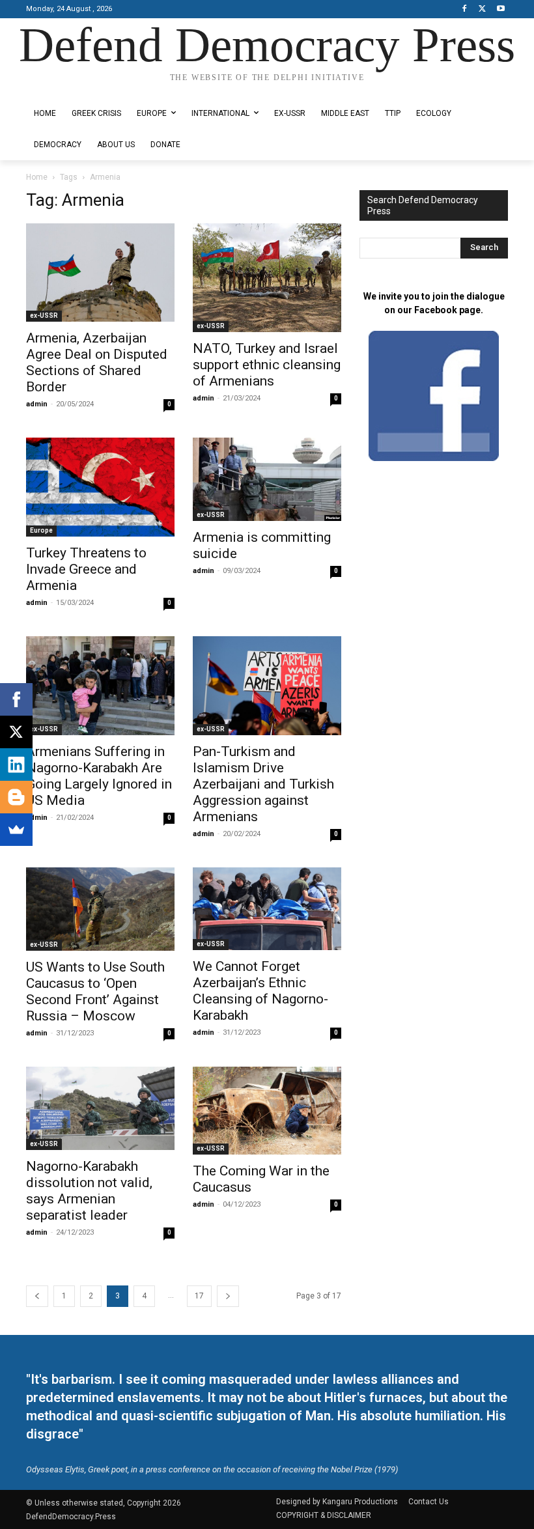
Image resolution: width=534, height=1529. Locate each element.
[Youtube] (500, 9)
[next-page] (228, 1296)
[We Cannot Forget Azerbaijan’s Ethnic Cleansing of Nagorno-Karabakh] (267, 908)
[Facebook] (464, 9)
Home (37, 177)
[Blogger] (16, 797)
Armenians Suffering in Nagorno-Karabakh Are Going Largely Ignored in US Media (99, 776)
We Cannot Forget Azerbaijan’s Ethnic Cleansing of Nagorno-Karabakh (260, 991)
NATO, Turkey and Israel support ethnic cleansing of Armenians (267, 365)
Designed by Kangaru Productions (77, 88)
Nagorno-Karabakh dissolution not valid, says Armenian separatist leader (89, 1190)
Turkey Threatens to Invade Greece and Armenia (86, 569)
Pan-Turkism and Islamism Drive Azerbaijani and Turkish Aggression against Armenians (263, 784)
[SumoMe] (16, 829)
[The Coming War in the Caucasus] (267, 1111)
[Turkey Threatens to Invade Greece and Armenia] (100, 487)
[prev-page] (37, 1296)
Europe (41, 530)
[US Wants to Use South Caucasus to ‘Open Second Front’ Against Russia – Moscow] (100, 909)
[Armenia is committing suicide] (267, 480)
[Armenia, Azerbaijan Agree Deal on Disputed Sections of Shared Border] (100, 272)
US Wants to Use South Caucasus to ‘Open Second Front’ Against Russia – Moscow (95, 991)
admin (37, 404)
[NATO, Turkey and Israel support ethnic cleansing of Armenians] (267, 277)
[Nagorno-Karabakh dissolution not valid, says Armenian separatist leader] (100, 1108)
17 (199, 1295)
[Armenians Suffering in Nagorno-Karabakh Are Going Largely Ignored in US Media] (100, 685)
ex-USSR (44, 315)
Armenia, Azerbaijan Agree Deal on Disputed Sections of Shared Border (96, 362)
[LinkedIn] (16, 764)
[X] (482, 9)
